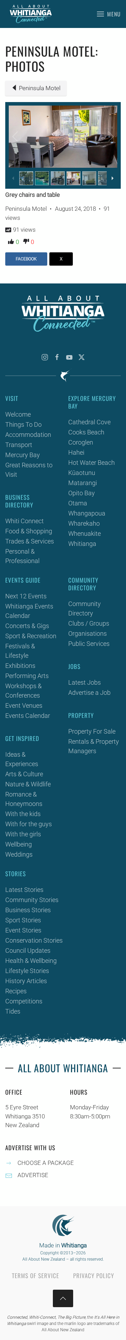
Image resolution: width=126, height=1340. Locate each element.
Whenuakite (84, 533)
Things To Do (23, 424)
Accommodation (28, 434)
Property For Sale (91, 731)
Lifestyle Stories (27, 970)
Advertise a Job (89, 692)
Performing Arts (27, 675)
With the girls (23, 834)
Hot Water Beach (91, 462)
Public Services (89, 643)
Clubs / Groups (88, 623)
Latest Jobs (84, 682)
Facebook (26, 259)
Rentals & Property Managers (93, 746)
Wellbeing (18, 844)
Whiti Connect (24, 521)
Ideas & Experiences (21, 759)
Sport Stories (23, 920)
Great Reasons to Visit (28, 469)
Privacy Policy (93, 1275)
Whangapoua (86, 513)
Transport (18, 444)
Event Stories (23, 930)
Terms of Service (35, 1275)
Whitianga (82, 543)
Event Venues (23, 705)
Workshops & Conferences (23, 690)
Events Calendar (27, 715)
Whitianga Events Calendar (29, 611)
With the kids (23, 813)
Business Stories (28, 910)
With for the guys (28, 824)
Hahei (76, 452)
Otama (77, 503)
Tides (12, 1011)
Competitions (23, 1001)
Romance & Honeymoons (23, 799)
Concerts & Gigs (27, 625)
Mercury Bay (22, 455)
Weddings (19, 854)
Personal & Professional (22, 556)
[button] (109, 14)
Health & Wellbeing (31, 960)
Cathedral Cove (89, 422)
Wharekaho (84, 523)
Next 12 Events (26, 596)
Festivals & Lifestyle (20, 650)
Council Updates (27, 950)
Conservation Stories (34, 940)
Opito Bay (81, 493)
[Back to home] (30, 14)
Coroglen (80, 442)
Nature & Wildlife (28, 784)
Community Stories (31, 899)
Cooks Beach (86, 432)
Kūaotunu (81, 472)
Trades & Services (29, 541)
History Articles (26, 981)
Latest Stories (24, 889)
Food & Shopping (28, 531)
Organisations (87, 633)
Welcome (18, 414)
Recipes (16, 991)
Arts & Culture (24, 774)
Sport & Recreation (30, 636)
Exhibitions (20, 665)
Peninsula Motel (40, 88)
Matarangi (82, 483)
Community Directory (84, 608)
